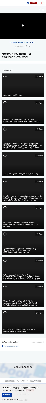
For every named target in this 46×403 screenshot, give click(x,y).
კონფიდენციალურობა (10, 399)
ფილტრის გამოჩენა (10, 346)
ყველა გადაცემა (38, 342)
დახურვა (6, 395)
